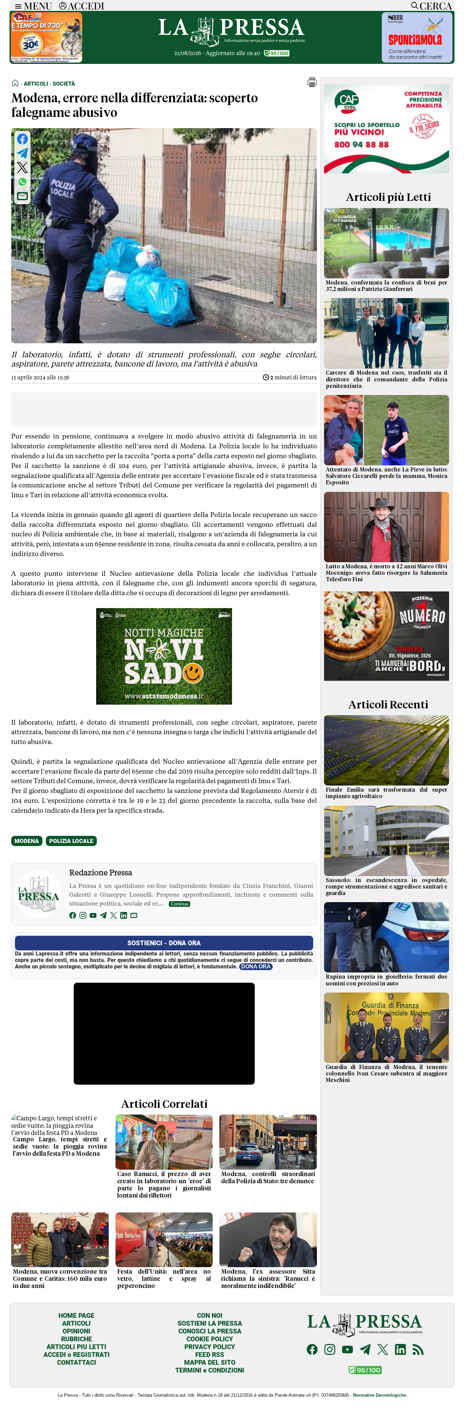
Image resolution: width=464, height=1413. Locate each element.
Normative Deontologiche (379, 1395)
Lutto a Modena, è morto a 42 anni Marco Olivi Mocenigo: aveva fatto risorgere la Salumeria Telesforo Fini (386, 573)
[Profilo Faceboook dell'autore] (72, 916)
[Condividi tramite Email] (22, 196)
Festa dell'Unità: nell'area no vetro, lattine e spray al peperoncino (164, 1279)
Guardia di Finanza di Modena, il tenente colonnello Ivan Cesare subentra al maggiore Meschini (386, 1074)
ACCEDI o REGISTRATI (76, 1355)
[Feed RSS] (418, 1350)
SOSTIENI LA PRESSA (210, 1323)
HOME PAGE (76, 1316)
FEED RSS (209, 1355)
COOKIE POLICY (209, 1339)
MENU (38, 5)
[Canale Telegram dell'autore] (103, 916)
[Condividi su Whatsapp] (22, 181)
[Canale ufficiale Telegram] (365, 1350)
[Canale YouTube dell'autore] (93, 916)
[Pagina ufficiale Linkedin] (400, 1350)
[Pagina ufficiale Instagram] (329, 1350)
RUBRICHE (76, 1339)
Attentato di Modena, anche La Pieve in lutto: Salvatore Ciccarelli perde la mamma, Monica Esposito (386, 476)
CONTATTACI (76, 1362)
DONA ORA (256, 966)
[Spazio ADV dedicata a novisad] (164, 702)
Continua (179, 904)
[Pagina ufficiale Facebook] (312, 1350)
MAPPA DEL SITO (209, 1362)
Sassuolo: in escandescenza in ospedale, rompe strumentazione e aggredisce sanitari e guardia (386, 887)
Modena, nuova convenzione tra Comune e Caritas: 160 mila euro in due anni (60, 1279)
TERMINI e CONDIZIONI (209, 1370)
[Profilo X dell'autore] (113, 916)
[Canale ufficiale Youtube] (347, 1350)
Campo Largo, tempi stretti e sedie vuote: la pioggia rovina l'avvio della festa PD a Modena (60, 1147)
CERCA (436, 5)
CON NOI (209, 1316)
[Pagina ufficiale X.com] (382, 1350)
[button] (312, 85)
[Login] (63, 5)
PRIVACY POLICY (209, 1347)
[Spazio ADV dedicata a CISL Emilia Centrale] (386, 174)
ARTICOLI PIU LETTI (76, 1347)
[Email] (133, 916)
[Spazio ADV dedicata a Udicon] (46, 60)
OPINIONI (76, 1331)
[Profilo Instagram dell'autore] (82, 916)
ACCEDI (86, 5)
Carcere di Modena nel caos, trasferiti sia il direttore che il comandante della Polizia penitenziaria (386, 379)
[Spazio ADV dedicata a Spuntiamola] (417, 60)
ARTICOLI (76, 1323)
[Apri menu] (16, 5)
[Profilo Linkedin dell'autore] (123, 916)
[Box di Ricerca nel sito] (413, 5)
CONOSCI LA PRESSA (210, 1331)
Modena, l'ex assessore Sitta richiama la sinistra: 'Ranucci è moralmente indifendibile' (268, 1279)
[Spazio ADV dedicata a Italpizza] (386, 681)
